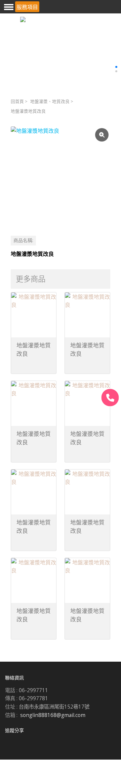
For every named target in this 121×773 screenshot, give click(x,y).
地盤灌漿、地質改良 (50, 101)
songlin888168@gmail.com (52, 715)
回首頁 (17, 101)
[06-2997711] (110, 397)
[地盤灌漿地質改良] (60, 176)
